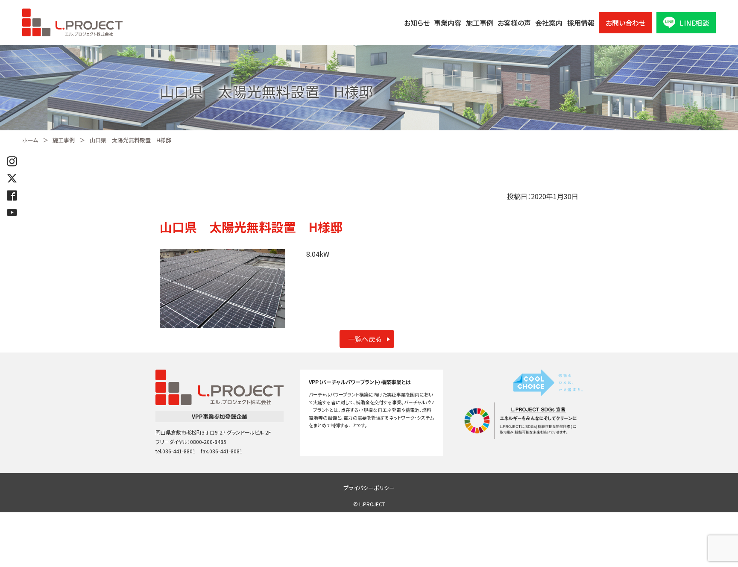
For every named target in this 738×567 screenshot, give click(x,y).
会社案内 (548, 23)
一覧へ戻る (364, 339)
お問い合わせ (625, 23)
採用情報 (580, 23)
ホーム (30, 140)
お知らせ (417, 23)
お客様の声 (514, 23)
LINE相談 (694, 23)
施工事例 (479, 23)
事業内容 (447, 23)
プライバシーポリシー (369, 488)
